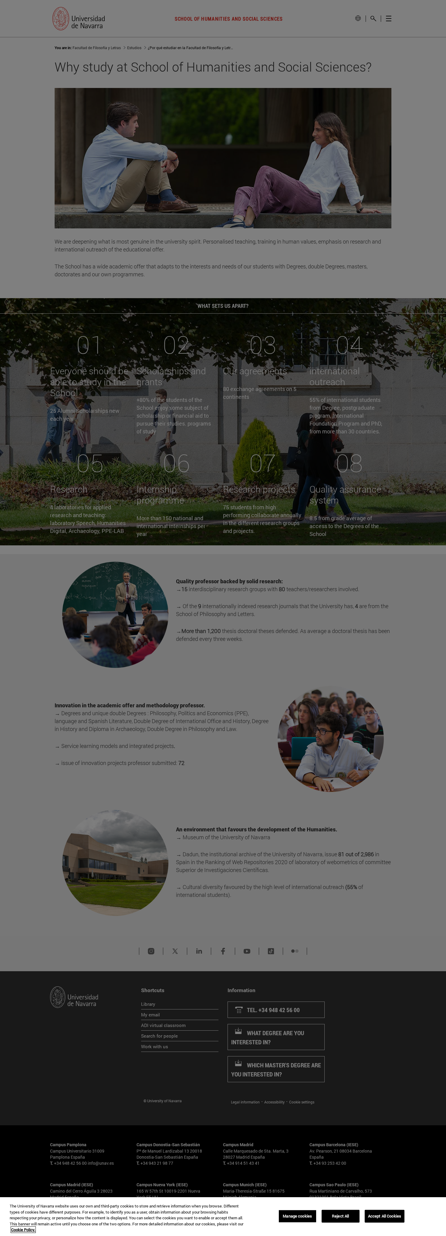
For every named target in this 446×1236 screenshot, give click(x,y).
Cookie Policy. (23, 1229)
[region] (223, 1216)
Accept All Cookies (384, 1216)
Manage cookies (297, 1216)
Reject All (340, 1216)
